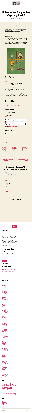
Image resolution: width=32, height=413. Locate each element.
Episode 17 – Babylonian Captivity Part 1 (15, 147)
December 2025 (4, 291)
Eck (12, 384)
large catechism (4, 387)
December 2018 (4, 350)
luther (10, 387)
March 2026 (4, 287)
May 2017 (3, 370)
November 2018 (4, 351)
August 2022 (4, 325)
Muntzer (3, 390)
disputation (9, 384)
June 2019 (3, 344)
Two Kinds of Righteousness (8, 394)
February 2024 (4, 311)
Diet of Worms (6, 384)
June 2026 (3, 285)
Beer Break (12, 383)
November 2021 (4, 329)
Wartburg (14, 394)
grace (15, 385)
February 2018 (4, 360)
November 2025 (4, 292)
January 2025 (4, 300)
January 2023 (4, 322)
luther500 (4, 388)
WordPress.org (4, 404)
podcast (9, 392)
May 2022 (3, 328)
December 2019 (4, 337)
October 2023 (4, 313)
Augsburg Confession (4, 383)
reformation (4, 393)
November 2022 (4, 324)
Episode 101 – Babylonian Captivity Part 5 (8, 271)
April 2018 (3, 357)
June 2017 (3, 369)
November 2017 (4, 363)
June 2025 (3, 297)
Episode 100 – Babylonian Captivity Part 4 (9, 273)
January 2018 (4, 361)
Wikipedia (7, 116)
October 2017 (4, 364)
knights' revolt (12, 386)
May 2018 (3, 356)
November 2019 (4, 338)
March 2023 (4, 319)
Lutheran (9, 388)
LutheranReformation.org (10, 114)
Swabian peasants (15, 393)
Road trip (9, 393)
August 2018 (4, 354)
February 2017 (4, 374)
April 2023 (3, 318)
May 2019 (3, 345)
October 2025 (4, 293)
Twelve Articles (3, 394)
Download (19, 126)
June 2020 (3, 332)
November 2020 (4, 330)
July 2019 (3, 343)
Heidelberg (3, 386)
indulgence (8, 386)
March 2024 (4, 310)
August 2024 (4, 305)
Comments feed (4, 403)
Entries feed (4, 402)
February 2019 (4, 349)
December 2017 (4, 362)
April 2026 (3, 286)
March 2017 (4, 373)
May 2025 (3, 298)
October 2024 (4, 303)
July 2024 (3, 306)
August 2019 (4, 342)
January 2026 (4, 290)
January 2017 (4, 375)
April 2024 (3, 309)
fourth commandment (11, 385)
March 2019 (4, 348)
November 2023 (4, 312)
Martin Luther (6, 389)
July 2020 (3, 331)
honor (5, 386)
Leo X (8, 387)
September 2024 (4, 304)
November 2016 (4, 376)
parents (11, 390)
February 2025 (4, 299)
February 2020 (4, 336)
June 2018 (3, 355)
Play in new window (12, 126)
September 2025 (4, 294)
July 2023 (3, 316)
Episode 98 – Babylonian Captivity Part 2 (5, 147)
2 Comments (20, 18)
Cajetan (15, 383)
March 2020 (4, 335)
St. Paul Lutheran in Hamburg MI (16, 105)
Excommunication (3, 385)
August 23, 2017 (13, 18)
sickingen (11, 393)
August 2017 (4, 367)
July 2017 (3, 368)
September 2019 (4, 341)
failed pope (7, 385)
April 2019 (3, 347)
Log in (3, 401)
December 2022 (4, 323)
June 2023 (3, 317)
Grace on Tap (6, 410)
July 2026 (3, 284)
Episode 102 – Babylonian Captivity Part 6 (25, 147)
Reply (5, 180)
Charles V (3, 384)
